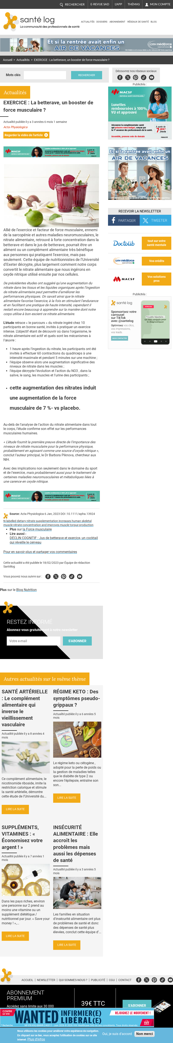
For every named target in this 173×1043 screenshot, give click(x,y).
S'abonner (77, 641)
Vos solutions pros (156, 279)
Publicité (98, 980)
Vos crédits (156, 261)
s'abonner (137, 1006)
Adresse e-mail (18, 634)
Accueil (7, 60)
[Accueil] (11, 21)
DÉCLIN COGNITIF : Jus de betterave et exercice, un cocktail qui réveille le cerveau (54, 540)
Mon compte (160, 4)
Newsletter (46, 980)
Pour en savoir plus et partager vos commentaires (40, 552)
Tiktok (143, 77)
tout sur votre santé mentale (156, 243)
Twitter (127, 77)
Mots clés (13, 75)
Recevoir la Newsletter (140, 211)
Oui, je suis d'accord (117, 1034)
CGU (112, 980)
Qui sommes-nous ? (73, 980)
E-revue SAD (100, 4)
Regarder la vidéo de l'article (24, 135)
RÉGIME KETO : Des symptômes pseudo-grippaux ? (76, 698)
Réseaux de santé (138, 21)
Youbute (151, 77)
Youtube (79, 576)
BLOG (154, 21)
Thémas (134, 4)
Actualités (88, 21)
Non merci (144, 1034)
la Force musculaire (37, 529)
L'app (118, 4)
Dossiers (101, 21)
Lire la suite (15, 809)
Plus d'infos (36, 1039)
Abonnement (117, 21)
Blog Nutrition (26, 590)
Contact (124, 980)
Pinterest (135, 77)
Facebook (120, 77)
